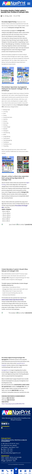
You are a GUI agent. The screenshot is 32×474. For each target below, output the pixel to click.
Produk (2, 473)
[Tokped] (25, 471)
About (30, 473)
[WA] (12, 471)
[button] (28, 3)
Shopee (20, 473)
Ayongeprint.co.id (6, 370)
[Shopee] (21, 471)
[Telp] (7, 471)
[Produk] (3, 471)
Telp (7, 473)
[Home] (16, 469)
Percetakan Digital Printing (9, 22)
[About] (30, 471)
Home (16, 472)
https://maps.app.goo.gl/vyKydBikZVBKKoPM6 (13, 403)
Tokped (25, 473)
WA (11, 473)
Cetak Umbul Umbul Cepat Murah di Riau (13, 299)
